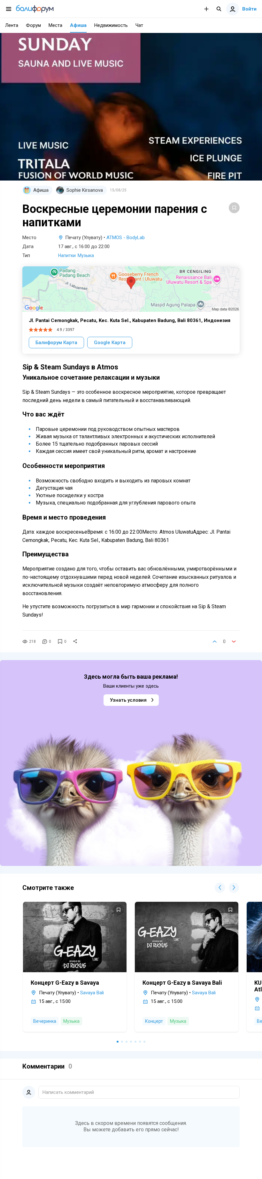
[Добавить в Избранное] (234, 207)
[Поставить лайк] (214, 641)
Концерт (154, 1021)
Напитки (67, 255)
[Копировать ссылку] (75, 641)
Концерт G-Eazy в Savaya (65, 982)
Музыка (86, 255)
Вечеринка (44, 1021)
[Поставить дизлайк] (234, 641)
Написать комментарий (68, 1092)
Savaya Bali (92, 993)
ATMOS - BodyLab (125, 237)
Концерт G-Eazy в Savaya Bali (182, 982)
